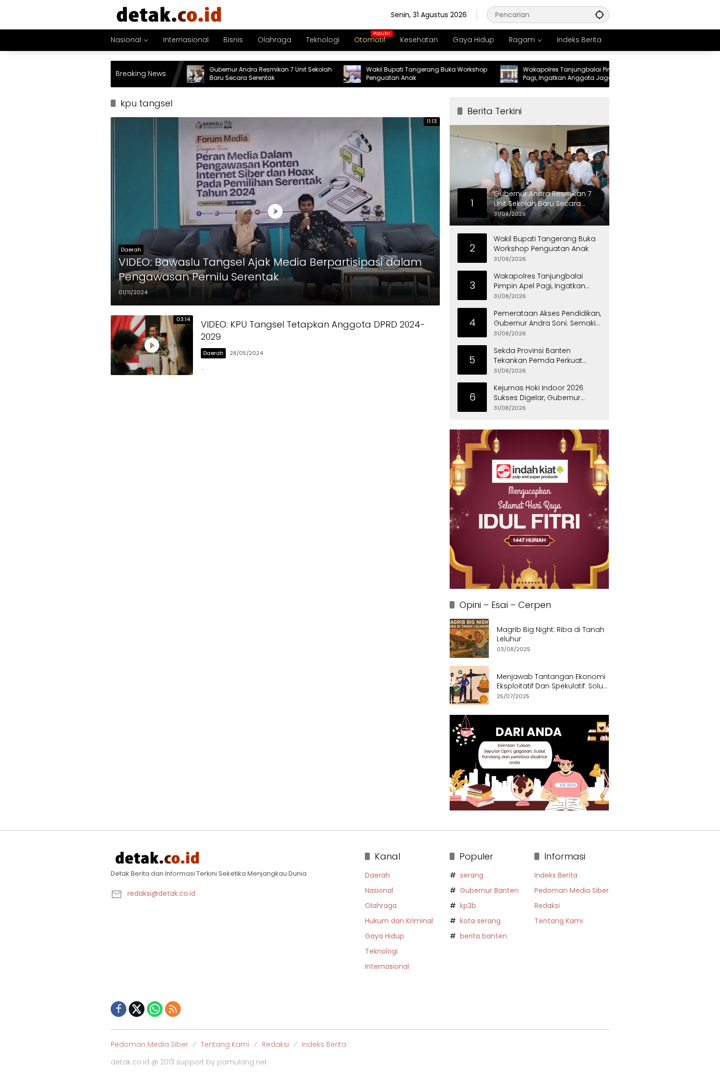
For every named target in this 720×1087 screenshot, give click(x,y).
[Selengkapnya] (233, 858)
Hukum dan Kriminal (399, 921)
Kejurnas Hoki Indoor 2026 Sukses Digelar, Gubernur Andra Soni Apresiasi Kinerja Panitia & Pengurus (542, 393)
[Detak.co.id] (169, 14)
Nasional (379, 890)
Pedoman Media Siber (571, 890)
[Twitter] (136, 1009)
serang (471, 875)
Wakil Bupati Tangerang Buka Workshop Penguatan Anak (392, 74)
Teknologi (381, 951)
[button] (599, 14)
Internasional (387, 966)
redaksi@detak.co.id (161, 893)
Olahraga (381, 905)
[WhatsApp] (155, 1009)
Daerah (131, 249)
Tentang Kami (558, 921)
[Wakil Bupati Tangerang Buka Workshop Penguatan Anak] (318, 74)
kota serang (480, 921)
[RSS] (173, 1009)
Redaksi (547, 905)
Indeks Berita (555, 875)
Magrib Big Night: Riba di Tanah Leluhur (550, 634)
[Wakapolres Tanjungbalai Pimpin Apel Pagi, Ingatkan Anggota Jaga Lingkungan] (475, 74)
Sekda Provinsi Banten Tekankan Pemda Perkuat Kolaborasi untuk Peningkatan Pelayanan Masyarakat (546, 355)
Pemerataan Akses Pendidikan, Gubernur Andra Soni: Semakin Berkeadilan (547, 318)
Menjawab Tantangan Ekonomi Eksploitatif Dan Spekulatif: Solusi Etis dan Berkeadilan (552, 681)
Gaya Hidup (384, 936)
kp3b (468, 905)
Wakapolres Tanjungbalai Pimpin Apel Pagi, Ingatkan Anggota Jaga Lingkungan (546, 74)
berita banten (483, 936)
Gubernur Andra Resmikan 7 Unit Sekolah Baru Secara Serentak (236, 74)
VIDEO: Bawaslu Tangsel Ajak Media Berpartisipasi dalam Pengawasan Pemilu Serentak (270, 270)
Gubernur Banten (489, 890)
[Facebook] (118, 1009)
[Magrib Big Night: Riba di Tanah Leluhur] (469, 638)
